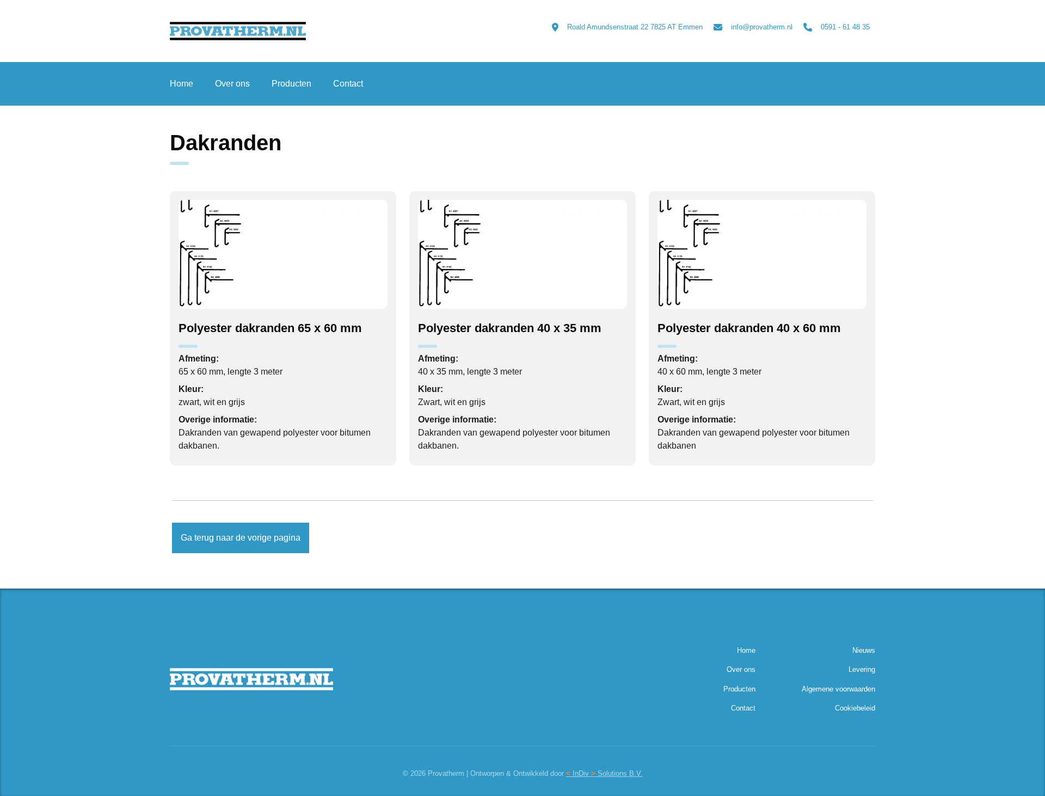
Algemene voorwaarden (838, 689)
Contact (348, 83)
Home (181, 83)
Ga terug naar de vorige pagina (240, 537)
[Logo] (253, 31)
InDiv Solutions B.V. (604, 773)
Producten (291, 83)
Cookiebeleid (855, 708)
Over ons (232, 83)
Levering (862, 669)
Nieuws (863, 650)
